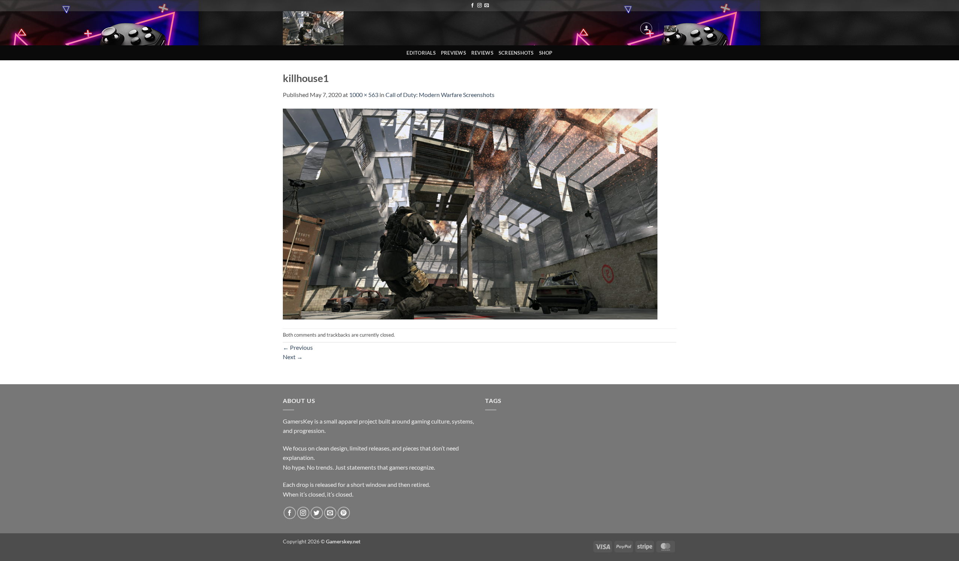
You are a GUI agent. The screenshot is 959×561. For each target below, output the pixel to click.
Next (293, 356)
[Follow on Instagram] (479, 5)
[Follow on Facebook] (472, 5)
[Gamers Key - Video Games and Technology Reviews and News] (314, 28)
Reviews (482, 53)
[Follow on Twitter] (317, 513)
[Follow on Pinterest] (344, 513)
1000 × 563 (363, 94)
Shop (546, 53)
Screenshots (516, 53)
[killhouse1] (470, 213)
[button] (646, 28)
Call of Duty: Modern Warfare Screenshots (439, 94)
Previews (453, 53)
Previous (298, 347)
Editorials (421, 53)
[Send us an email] (486, 5)
